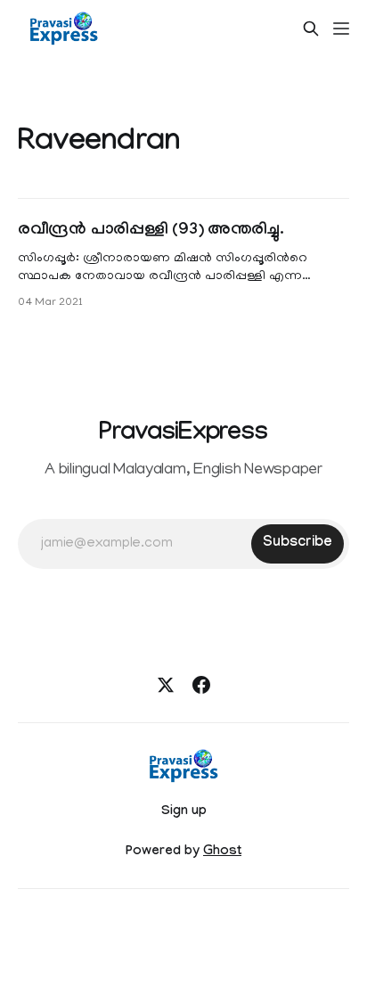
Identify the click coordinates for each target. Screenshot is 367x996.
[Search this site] (311, 28)
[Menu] (341, 28)
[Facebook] (201, 685)
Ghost (222, 852)
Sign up (184, 812)
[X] (166, 685)
